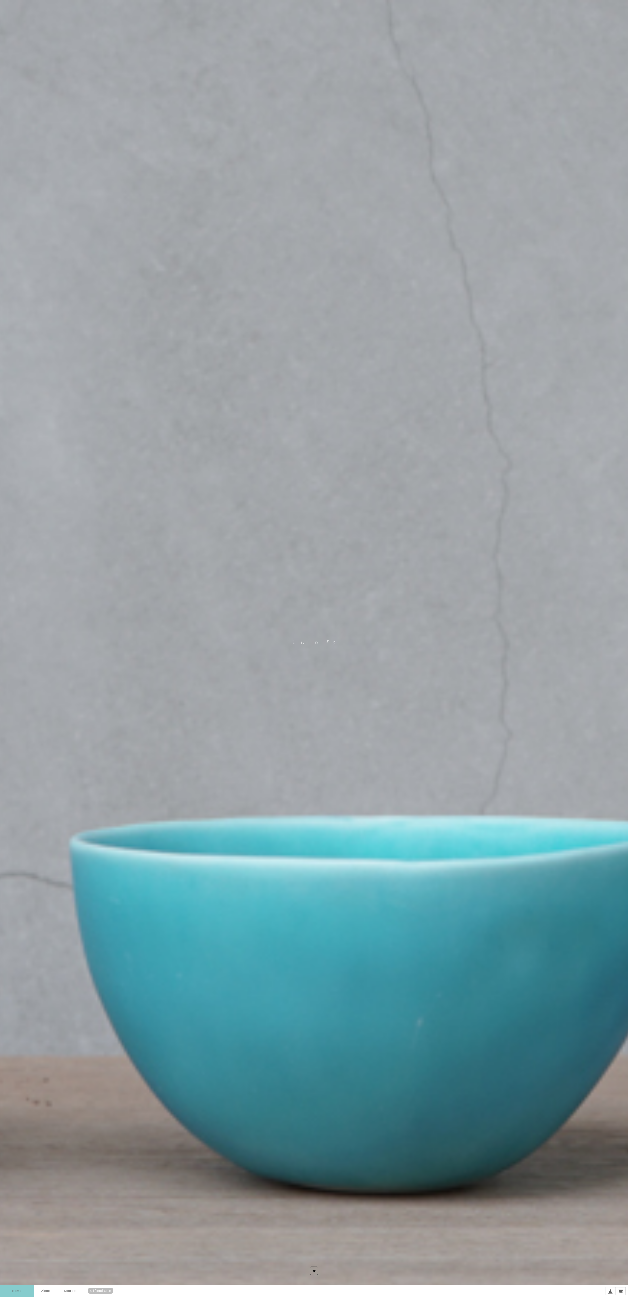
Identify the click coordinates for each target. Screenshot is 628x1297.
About (46, 1291)
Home (17, 1291)
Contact (70, 1291)
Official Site (100, 1291)
